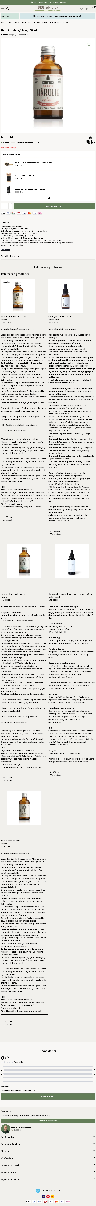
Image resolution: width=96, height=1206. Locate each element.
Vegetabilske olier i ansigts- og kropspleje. (67, 519)
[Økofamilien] (48, 8)
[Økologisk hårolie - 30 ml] (71, 296)
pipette (14, 385)
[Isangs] (90, 142)
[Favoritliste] (81, 8)
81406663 (17, 1130)
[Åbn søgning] (7, 8)
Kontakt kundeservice (48, 1120)
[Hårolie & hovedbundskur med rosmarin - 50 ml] (71, 567)
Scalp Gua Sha (60, 674)
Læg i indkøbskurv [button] (54, 206)
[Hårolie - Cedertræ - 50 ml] (24, 296)
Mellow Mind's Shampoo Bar (61, 688)
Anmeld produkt (48, 1096)
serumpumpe (28, 385)
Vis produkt (8, 520)
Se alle (48, 198)
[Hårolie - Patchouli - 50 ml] (24, 567)
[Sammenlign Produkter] (87, 8)
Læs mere (5, 250)
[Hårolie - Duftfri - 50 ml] (24, 814)
